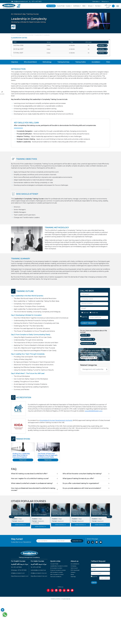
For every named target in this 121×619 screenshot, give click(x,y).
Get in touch (74, 568)
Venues (90, 6)
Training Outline (80, 62)
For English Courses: (18, 561)
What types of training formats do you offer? (78, 478)
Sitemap (73, 576)
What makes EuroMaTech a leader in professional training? (32, 483)
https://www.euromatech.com (19, 576)
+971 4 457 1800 (36, 1)
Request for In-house (87, 357)
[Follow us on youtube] (64, 590)
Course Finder (61, 6)
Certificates (76, 6)
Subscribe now (76, 541)
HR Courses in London (56, 572)
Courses (68, 6)
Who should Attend (30, 62)
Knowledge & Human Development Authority (56, 420)
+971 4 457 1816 (37, 567)
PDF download (75, 570)
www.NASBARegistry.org (93, 411)
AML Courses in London (57, 574)
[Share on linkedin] (96, 542)
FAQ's (108, 62)
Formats (97, 6)
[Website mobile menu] (117, 6)
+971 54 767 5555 (22, 570)
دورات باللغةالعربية (108, 6)
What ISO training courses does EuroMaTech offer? (29, 473)
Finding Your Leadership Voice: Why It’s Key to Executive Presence (21, 455)
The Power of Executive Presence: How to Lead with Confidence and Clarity (47, 455)
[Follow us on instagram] (60, 590)
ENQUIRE (84, 335)
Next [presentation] (109, 516)
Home (13, 35)
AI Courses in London (56, 568)
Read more (22, 460)
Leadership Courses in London (59, 566)
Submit (94, 582)
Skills (83, 6)
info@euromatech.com (20, 1)
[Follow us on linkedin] (56, 590)
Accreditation (96, 62)
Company (73, 566)
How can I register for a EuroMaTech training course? (30, 478)
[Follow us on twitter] (52, 590)
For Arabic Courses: (37, 561)
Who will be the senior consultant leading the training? (82, 473)
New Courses (51, 6)
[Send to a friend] (100, 542)
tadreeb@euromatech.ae (38, 570)
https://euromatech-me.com (39, 576)
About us (104, 1)
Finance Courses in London (58, 570)
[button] (59, 529)
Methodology (47, 62)
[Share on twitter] (92, 542)
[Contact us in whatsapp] (72, 590)
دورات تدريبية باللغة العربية (38, 564)
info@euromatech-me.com (39, 573)
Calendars (95, 1)
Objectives (14, 62)
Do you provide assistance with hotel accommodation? (82, 488)
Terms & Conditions (55, 576)
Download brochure (87, 343)
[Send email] (68, 590)
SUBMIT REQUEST (88, 323)
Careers (73, 572)
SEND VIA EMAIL (86, 339)
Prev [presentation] (12, 516)
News (72, 574)
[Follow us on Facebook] (48, 590)
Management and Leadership (24, 35)
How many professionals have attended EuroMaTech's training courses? (33, 489)
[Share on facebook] (88, 542)
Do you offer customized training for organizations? (81, 483)
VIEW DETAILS (20, 525)
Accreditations (75, 564)
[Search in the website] (113, 6)
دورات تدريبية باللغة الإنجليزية (19, 564)
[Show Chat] (5, 614)
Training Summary (63, 62)
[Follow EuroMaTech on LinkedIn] (2, 609)
